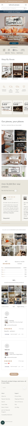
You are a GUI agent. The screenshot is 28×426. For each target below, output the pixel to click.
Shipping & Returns (19, 399)
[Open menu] (3, 423)
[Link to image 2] (20, 135)
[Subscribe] (24, 388)
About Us (3, 396)
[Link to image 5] (14, 171)
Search (3, 401)
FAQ (16, 404)
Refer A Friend (4, 407)
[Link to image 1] (7, 141)
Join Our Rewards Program (5, 411)
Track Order (4, 404)
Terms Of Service (19, 401)
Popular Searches (5, 399)
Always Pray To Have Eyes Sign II (16, 322)
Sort (14, 306)
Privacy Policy (18, 396)
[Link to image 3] (20, 147)
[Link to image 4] (14, 159)
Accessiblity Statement (6, 414)
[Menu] (2, 4)
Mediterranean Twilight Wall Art (16, 354)
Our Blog (17, 407)
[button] (4, 288)
